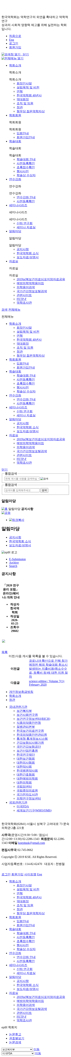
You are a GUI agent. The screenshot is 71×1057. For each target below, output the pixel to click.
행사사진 (23, 171)
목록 (5, 652)
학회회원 (15, 115)
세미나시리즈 (18, 205)
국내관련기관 (18, 706)
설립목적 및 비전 (28, 87)
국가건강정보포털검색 (32, 291)
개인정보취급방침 (21, 691)
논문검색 (15, 1042)
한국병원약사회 (27, 770)
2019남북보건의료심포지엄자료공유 (41, 279)
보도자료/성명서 (28, 257)
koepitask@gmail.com (31, 842)
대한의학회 (24, 782)
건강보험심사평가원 (30, 742)
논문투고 (15, 1034)
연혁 (20, 91)
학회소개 (15, 65)
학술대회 (15, 141)
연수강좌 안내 (26, 197)
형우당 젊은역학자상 (31, 111)
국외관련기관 (18, 802)
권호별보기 (16, 1038)
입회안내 (23, 133)
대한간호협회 (26, 774)
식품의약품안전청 (29, 722)
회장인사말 (24, 83)
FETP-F (22, 299)
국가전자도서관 (27, 794)
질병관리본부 (26, 726)
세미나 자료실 (26, 227)
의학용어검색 (26, 287)
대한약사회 (24, 766)
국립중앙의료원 (27, 790)
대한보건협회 (26, 758)
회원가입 (15, 47)
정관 (20, 107)
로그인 (13, 43)
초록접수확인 (26, 167)
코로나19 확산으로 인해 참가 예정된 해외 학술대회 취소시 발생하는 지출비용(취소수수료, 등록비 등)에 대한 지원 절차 (48, 668)
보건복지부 (24, 710)
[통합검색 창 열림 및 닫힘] (15, 54)
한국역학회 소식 (28, 253)
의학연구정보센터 (29, 798)
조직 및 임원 (25, 103)
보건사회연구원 (27, 714)
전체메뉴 (14, 309)
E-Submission (17, 559)
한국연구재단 (26, 754)
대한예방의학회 (27, 778)
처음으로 (15, 36)
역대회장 (23, 99)
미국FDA (23, 806)
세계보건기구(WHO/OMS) (34, 810)
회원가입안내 (26, 137)
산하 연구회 (25, 223)
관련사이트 (24, 295)
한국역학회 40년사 (29, 95)
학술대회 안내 (26, 159)
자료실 (13, 261)
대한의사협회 (26, 762)
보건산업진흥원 (27, 750)
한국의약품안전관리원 (32, 734)
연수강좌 (15, 179)
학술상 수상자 (26, 175)
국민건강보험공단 (29, 746)
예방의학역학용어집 (30, 283)
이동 (37, 1049)
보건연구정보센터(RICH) (33, 718)
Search (13, 566)
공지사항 (23, 249)
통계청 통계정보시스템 (32, 738)
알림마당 (15, 231)
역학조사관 (24, 302)
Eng (11, 39)
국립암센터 (24, 786)
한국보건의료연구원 (30, 730)
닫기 (5, 469)
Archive (14, 562)
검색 (5, 309)
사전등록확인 (26, 163)
